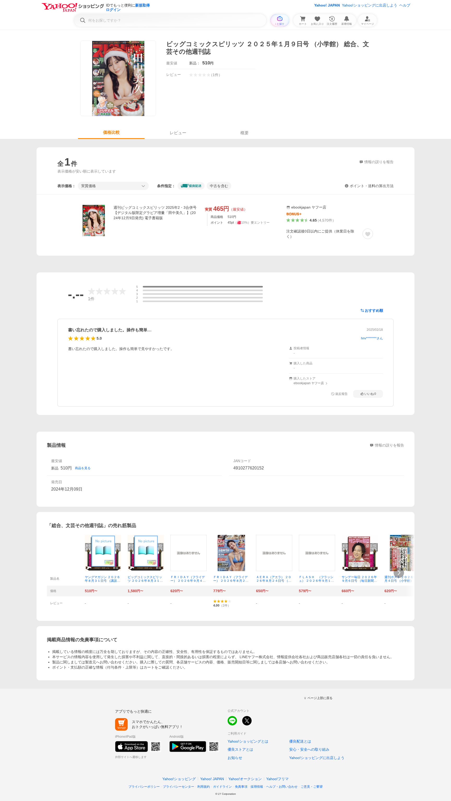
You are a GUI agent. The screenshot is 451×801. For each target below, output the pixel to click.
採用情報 (257, 786)
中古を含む (219, 186)
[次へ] (399, 572)
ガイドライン (222, 786)
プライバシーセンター (178, 786)
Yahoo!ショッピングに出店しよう (369, 5)
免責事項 (241, 786)
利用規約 (203, 786)
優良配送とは (300, 741)
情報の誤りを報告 (389, 445)
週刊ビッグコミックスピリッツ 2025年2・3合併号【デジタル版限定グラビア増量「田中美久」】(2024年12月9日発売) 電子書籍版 (155, 212)
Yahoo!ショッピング (179, 779)
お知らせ (235, 758)
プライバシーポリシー (144, 786)
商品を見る (83, 468)
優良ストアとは (240, 749)
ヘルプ (404, 5)
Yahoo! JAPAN (327, 5)
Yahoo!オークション (245, 779)
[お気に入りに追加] (368, 234)
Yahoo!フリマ (277, 779)
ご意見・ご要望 (312, 786)
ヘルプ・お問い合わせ (282, 786)
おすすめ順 (374, 310)
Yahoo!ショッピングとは (248, 741)
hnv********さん (372, 338)
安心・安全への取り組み (309, 749)
